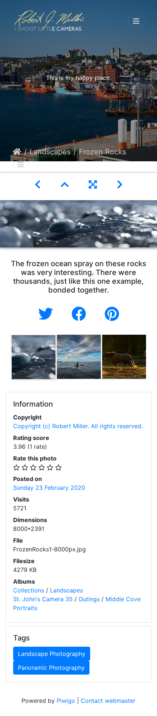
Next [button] (151, 358)
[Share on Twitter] (47, 314)
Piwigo (66, 700)
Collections (28, 590)
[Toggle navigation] (136, 21)
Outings (89, 599)
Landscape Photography (51, 653)
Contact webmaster (108, 700)
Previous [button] (5, 358)
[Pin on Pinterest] (111, 314)
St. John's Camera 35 (43, 599)
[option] (33, 357)
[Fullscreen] (94, 184)
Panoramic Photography (51, 667)
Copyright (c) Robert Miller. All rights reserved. (78, 426)
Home (17, 151)
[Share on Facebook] (80, 314)
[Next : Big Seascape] (119, 184)
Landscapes (50, 151)
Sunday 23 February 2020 (49, 487)
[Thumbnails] (66, 184)
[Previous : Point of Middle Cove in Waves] (39, 184)
